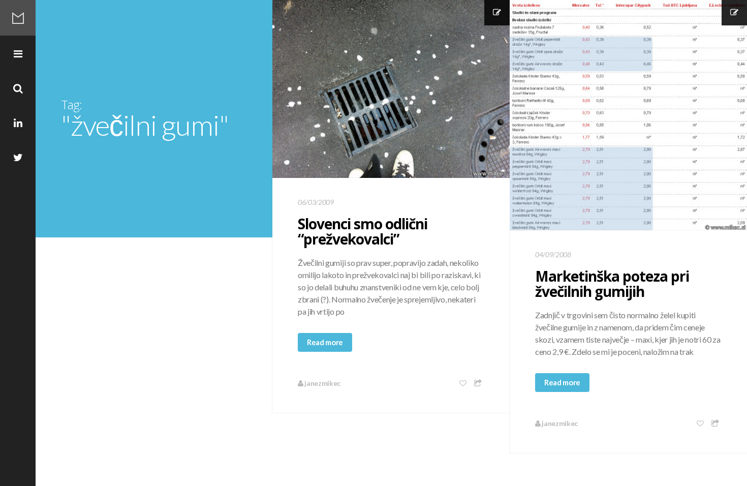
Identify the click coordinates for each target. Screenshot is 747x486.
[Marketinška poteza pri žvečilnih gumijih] (628, 115)
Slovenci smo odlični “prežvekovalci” (362, 231)
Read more (325, 342)
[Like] (463, 383)
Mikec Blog (18, 18)
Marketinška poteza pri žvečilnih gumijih (612, 283)
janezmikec (321, 383)
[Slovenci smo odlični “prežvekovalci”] (391, 89)
